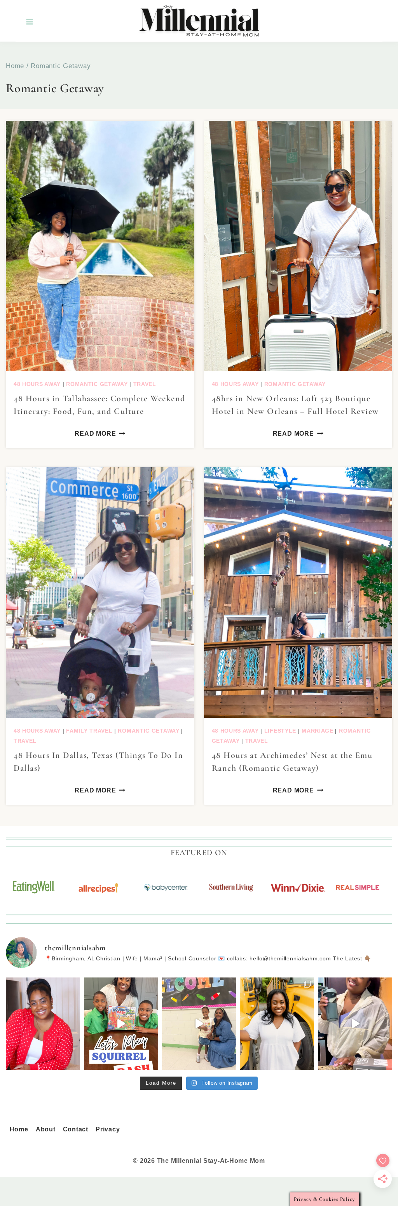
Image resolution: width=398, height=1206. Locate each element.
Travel (144, 384)
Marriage (317, 731)
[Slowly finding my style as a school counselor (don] (199, 1023)
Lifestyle (280, 731)
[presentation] (100, 246)
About (46, 1129)
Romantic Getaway (96, 384)
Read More (95, 433)
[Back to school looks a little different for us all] (277, 1023)
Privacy (108, 1129)
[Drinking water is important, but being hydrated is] (355, 1023)
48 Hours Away (37, 384)
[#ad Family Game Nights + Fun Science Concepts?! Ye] (121, 1023)
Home (19, 1129)
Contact (75, 1129)
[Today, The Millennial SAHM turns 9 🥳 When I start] (43, 1023)
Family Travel (89, 731)
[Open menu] (29, 22)
